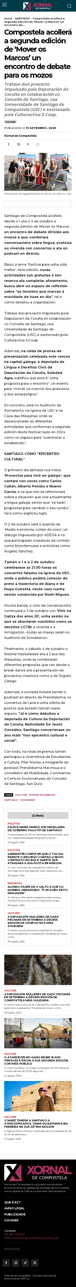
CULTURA (10, 121)
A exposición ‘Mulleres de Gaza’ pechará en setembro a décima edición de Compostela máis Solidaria (33, 921)
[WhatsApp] (37, 144)
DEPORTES (15, 883)
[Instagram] (15, 1263)
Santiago (11, 799)
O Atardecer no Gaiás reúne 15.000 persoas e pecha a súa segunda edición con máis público (36, 1060)
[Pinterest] (28, 144)
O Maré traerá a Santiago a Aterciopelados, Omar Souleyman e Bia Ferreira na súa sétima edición (36, 1123)
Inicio (8, 18)
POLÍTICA (14, 823)
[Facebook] (8, 144)
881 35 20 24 (16, 1234)
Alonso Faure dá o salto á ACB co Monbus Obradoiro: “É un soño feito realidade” (38, 890)
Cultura (21, 794)
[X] (18, 144)
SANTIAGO (22, 18)
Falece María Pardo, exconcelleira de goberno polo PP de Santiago (36, 828)
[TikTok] (25, 1263)
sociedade (27, 799)
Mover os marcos (42, 794)
